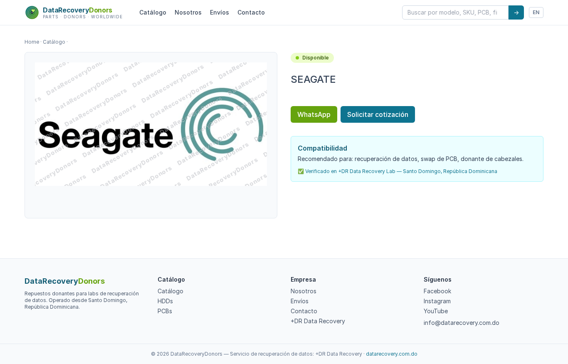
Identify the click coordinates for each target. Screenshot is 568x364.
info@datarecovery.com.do (461, 322)
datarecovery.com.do (391, 354)
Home (32, 42)
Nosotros (188, 12)
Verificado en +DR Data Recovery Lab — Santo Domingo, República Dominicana (401, 171)
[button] (151, 124)
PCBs (165, 310)
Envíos (219, 12)
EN (536, 12)
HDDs (165, 301)
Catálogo (152, 12)
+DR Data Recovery (318, 320)
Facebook (437, 291)
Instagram (437, 301)
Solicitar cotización (377, 114)
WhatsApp (314, 114)
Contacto (251, 12)
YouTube (436, 310)
